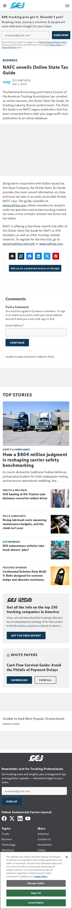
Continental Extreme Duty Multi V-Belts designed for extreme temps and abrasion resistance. (24, 576)
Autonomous (11, 541)
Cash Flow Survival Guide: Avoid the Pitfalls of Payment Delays (34, 667)
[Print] (12, 256)
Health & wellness (15, 490)
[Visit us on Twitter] (12, 818)
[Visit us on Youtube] (27, 818)
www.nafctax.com (14, 205)
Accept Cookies (36, 902)
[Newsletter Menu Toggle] (67, 5)
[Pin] (55, 256)
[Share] (29, 256)
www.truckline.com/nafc (19, 244)
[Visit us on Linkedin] (20, 818)
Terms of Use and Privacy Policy (53, 42)
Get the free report (26, 635)
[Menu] (5, 5)
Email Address (15, 325)
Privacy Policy (55, 44)
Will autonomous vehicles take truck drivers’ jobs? (23, 548)
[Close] (66, 857)
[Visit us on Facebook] (4, 818)
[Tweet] (47, 256)
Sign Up (11, 801)
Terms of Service (9, 47)
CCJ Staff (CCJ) (21, 80)
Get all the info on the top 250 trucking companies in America (33, 609)
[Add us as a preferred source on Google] (21, 256)
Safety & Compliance (16, 449)
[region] (36, 880)
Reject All (36, 893)
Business (10, 60)
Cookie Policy (40, 876)
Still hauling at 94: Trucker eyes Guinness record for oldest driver (25, 496)
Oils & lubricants (14, 515)
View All (45, 680)
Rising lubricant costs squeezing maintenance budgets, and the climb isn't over (24, 524)
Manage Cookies (36, 883)
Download (19, 680)
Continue (17, 342)
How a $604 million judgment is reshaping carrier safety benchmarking (35, 460)
